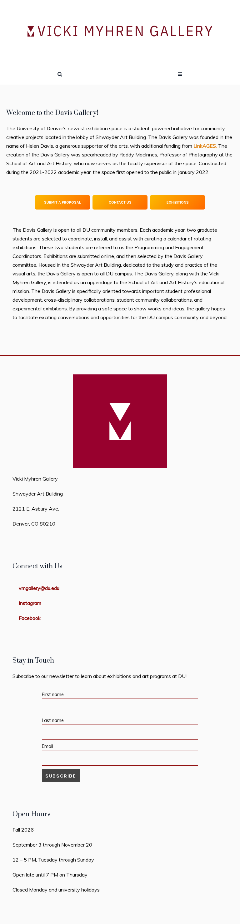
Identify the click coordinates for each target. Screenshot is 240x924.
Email (47, 746)
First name (53, 694)
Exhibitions (178, 202)
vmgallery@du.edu (39, 588)
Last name (53, 720)
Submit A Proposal (62, 202)
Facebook (30, 618)
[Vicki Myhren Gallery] (120, 32)
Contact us (120, 202)
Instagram (30, 603)
